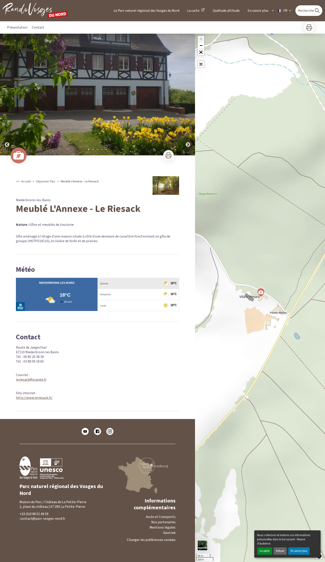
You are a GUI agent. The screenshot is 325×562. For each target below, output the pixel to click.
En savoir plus (299, 551)
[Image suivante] (188, 94)
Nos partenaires (163, 522)
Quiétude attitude (226, 10)
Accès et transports (161, 516)
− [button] (201, 45)
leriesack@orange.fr (31, 379)
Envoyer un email (62, 518)
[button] (201, 52)
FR (285, 10)
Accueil (26, 181)
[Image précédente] (7, 94)
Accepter (265, 551)
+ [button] (201, 39)
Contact (38, 27)
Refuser (280, 551)
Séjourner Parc (45, 181)
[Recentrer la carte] (201, 64)
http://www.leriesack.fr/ (34, 397)
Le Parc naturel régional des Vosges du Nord (146, 10)
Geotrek (169, 532)
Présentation (17, 27)
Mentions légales (162, 527)
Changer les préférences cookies (151, 540)
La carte (193, 10)
